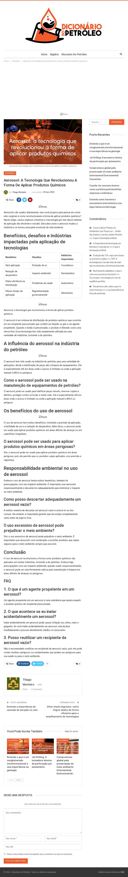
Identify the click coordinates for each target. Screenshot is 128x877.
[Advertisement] (64, 86)
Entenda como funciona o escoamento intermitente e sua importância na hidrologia (105, 203)
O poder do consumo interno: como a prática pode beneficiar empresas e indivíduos (105, 189)
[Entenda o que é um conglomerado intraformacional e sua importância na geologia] (18, 746)
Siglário (54, 54)
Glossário (10, 173)
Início (44, 54)
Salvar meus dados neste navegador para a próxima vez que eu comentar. (39, 854)
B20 (122, 872)
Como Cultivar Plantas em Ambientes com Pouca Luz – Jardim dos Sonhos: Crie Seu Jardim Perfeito (105, 231)
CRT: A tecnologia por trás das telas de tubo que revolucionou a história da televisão (106, 262)
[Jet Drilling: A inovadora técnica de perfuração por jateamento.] (43, 746)
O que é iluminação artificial (105, 238)
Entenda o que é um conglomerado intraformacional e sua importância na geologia (106, 147)
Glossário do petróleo (74, 54)
